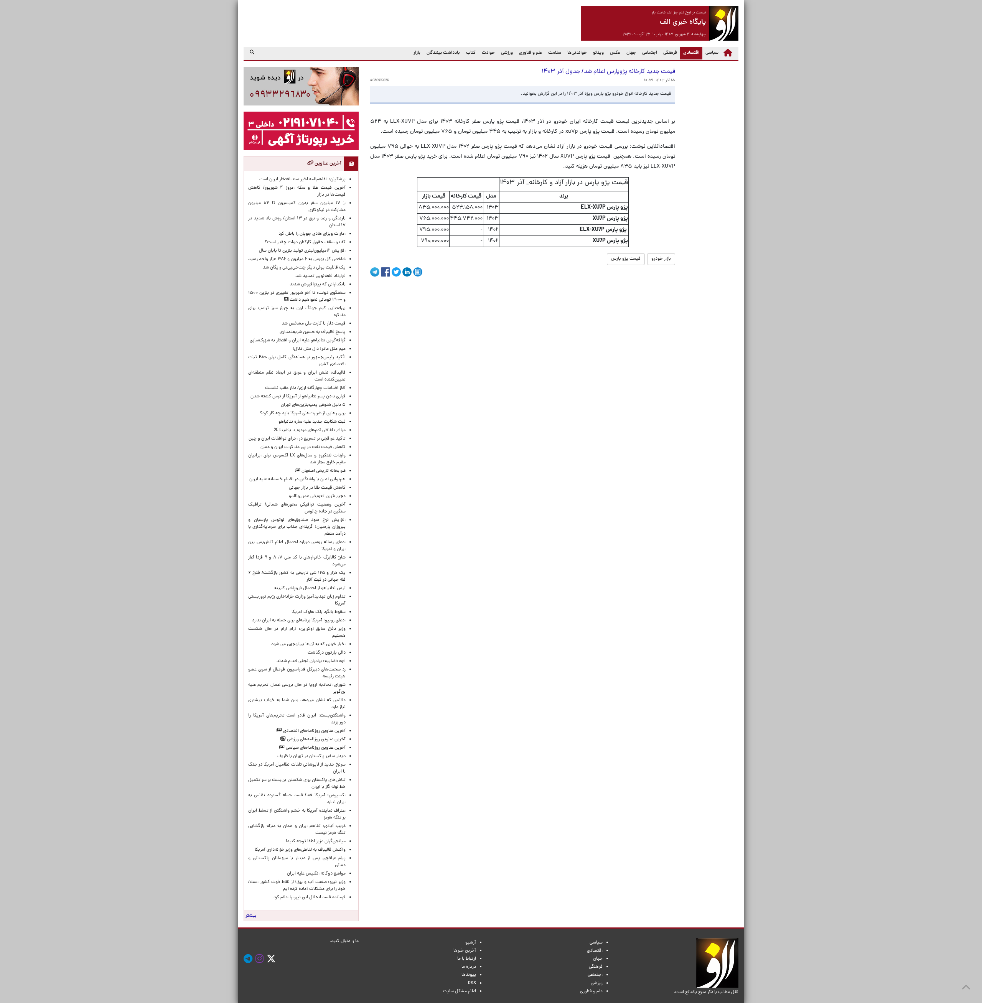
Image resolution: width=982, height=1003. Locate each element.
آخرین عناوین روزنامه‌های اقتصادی (314, 731)
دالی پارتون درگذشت (327, 652)
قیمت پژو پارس (626, 258)
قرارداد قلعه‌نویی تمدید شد (320, 276)
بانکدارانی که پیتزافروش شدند (318, 284)
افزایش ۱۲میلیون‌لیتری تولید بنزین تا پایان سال (302, 250)
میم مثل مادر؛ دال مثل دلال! (319, 349)
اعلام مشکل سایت (459, 991)
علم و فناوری (530, 52)
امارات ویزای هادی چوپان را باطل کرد (312, 234)
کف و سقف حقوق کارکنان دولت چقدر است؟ (305, 242)
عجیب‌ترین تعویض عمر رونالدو (317, 496)
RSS (472, 983)
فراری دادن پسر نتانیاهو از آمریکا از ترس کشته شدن (298, 396)
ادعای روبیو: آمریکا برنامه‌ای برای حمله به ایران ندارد (299, 620)
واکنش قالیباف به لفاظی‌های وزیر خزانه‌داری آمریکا (300, 850)
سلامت (554, 52)
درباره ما (468, 966)
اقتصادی (689, 52)
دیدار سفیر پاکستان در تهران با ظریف (311, 756)
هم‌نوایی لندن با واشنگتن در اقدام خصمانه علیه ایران (297, 479)
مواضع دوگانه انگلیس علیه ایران (316, 873)
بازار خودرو (661, 258)
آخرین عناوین (327, 164)
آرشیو (470, 942)
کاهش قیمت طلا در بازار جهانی (317, 487)
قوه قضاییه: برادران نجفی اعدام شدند (311, 661)
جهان (631, 52)
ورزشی (507, 52)
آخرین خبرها (464, 950)
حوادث (488, 52)
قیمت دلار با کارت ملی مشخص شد (314, 323)
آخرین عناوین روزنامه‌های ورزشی (316, 739)
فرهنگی (670, 52)
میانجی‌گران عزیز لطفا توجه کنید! (316, 841)
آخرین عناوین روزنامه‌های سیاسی (315, 747)
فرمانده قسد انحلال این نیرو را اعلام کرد (310, 897)
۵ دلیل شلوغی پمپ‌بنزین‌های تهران (313, 405)
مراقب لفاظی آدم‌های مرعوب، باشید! (312, 430)
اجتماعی (649, 52)
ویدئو (598, 52)
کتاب (471, 52)
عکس (615, 52)
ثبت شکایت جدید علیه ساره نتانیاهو (312, 421)
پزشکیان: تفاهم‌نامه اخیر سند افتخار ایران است (302, 179)
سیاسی (711, 52)
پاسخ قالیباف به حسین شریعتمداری (313, 332)
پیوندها (468, 975)
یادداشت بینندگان (443, 52)
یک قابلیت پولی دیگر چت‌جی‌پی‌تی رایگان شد (304, 267)
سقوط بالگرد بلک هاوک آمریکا (319, 612)
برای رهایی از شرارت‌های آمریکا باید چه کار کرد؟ (303, 413)
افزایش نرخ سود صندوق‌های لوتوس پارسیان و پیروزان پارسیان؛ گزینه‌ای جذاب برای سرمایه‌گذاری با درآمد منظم (297, 527)
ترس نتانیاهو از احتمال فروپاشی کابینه (310, 588)
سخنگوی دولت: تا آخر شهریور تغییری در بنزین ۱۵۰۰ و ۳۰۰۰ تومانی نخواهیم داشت (297, 296)
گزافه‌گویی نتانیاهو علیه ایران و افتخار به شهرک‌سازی (298, 340)
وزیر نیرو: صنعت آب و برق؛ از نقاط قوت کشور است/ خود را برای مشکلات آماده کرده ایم (297, 886)
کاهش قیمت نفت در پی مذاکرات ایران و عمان (303, 447)
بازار (417, 52)
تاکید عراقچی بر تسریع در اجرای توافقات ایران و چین (297, 438)
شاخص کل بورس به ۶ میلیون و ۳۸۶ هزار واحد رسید (297, 259)
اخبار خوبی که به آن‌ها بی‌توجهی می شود (308, 644)
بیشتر (251, 915)
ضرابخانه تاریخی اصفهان (323, 471)
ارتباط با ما (466, 958)
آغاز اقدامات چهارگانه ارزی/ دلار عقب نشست (305, 388)
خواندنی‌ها (577, 52)
